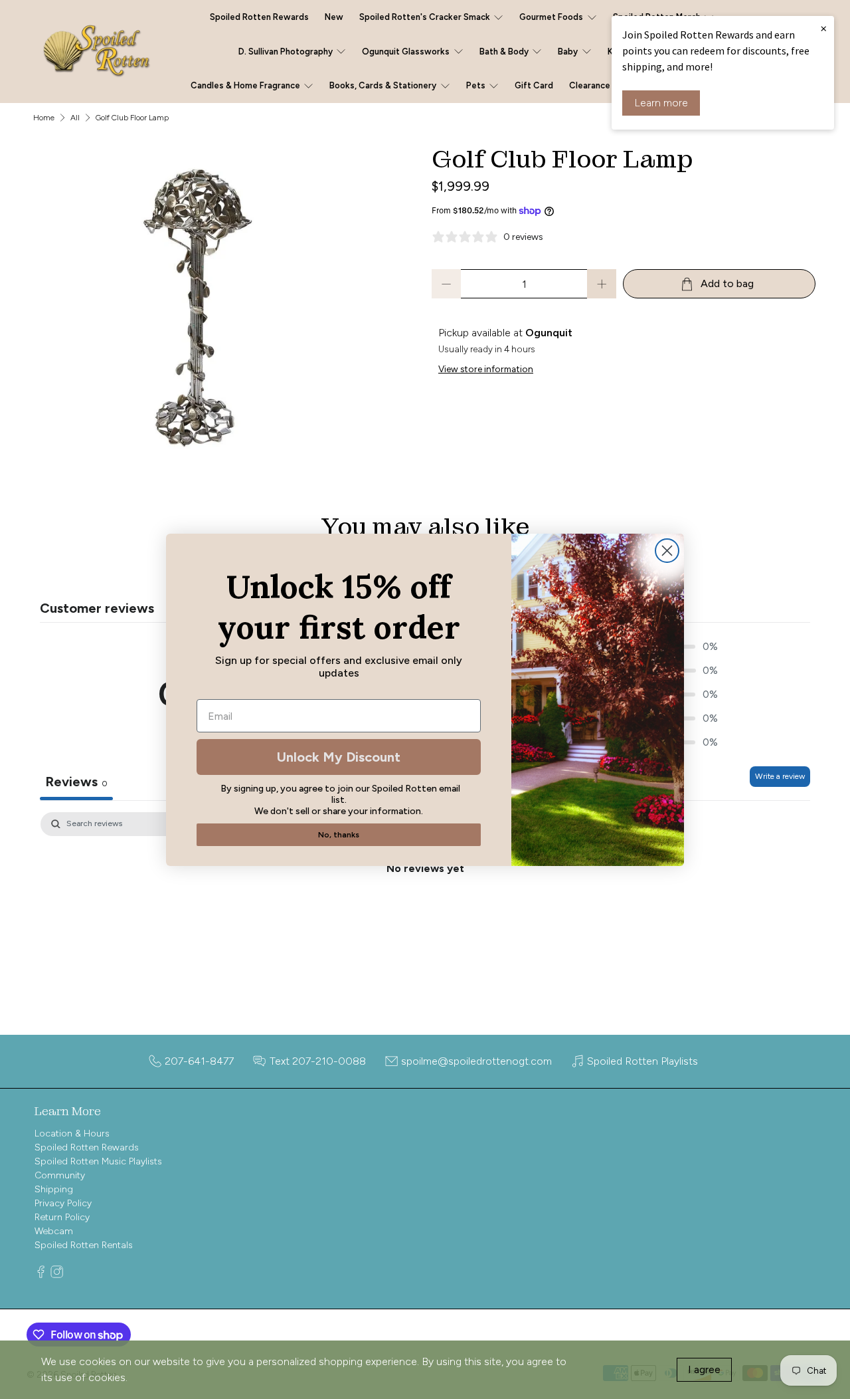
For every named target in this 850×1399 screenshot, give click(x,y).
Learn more (661, 102)
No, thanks (338, 834)
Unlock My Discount (338, 757)
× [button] (823, 28)
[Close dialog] (667, 550)
